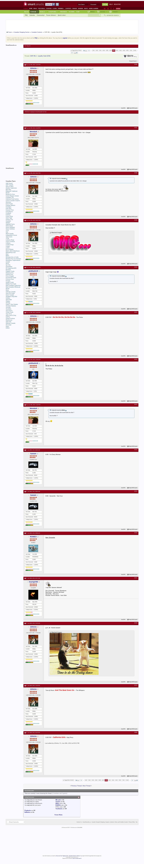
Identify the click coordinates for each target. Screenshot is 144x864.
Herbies (8, 222)
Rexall (7, 288)
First (86, 51)
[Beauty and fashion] (108, 8)
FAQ (26, 15)
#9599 (135, 685)
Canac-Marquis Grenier (12, 196)
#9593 (135, 404)
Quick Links (61, 15)
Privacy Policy (132, 822)
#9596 (135, 532)
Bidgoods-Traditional (11, 191)
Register (117, 4)
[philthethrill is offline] (33, 282)
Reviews (80, 8)
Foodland (8, 213)
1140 (134, 50)
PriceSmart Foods (11, 277)
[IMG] (57, 803)
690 (127, 50)
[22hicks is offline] (33, 81)
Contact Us (79, 822)
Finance (74, 8)
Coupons (49, 8)
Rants (86, 8)
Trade (116, 12)
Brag (92, 12)
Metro (7, 255)
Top (78, 12)
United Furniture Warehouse (10, 319)
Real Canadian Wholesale (13, 287)
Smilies (58, 801)
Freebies (61, 8)
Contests (68, 8)
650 (124, 50)
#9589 (135, 220)
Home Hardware (10, 227)
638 (107, 50)
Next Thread (87, 786)
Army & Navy (9, 186)
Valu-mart (8, 321)
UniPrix (8, 317)
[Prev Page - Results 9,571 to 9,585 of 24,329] (89, 50)
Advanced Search (113, 15)
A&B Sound (9, 183)
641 (117, 50)
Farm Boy (8, 208)
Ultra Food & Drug (11, 315)
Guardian (8, 221)
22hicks (33, 68)
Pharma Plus (9, 274)
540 (97, 50)
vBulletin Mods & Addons (74, 855)
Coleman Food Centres (12, 199)
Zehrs (7, 326)
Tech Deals (41, 8)
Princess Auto (10, 279)
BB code (58, 800)
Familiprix (8, 207)
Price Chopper (10, 276)
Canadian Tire (10, 197)
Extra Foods (9, 203)
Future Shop (9, 216)
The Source (9, 310)
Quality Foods (10, 282)
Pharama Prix (10, 273)
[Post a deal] (118, 8)
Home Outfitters (10, 229)
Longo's (8, 246)
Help (111, 4)
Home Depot (9, 226)
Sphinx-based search (77, 858)
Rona (7, 290)
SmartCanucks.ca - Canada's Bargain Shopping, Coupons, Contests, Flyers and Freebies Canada (105, 822)
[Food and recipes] (111, 8)
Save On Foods (10, 293)
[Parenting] (113, 8)
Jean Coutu (9, 237)
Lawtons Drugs (10, 240)
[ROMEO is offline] (33, 548)
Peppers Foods (10, 271)
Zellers (8, 328)
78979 (131, 56)
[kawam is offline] (33, 464)
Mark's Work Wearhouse (13, 251)
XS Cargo (8, 325)
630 (104, 50)
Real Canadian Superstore (13, 285)
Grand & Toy (9, 219)
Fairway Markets (10, 205)
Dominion (8, 202)
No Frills (8, 265)
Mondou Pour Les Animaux (13, 258)
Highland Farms (10, 224)
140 (93, 50)
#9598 (135, 623)
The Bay (8, 307)
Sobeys (8, 298)
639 (111, 50)
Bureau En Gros (10, 194)
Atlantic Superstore (11, 188)
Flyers (55, 8)
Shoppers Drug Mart (11, 296)
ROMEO (33, 537)
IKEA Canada (9, 233)
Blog (26, 12)
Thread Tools (132, 61)
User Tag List (27, 46)
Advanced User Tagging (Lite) (62, 855)
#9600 (135, 732)
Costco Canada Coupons (13, 200)
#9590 (135, 267)
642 (121, 50)
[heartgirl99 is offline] (33, 594)
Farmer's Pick (10, 210)
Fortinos (8, 215)
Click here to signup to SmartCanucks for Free (35, 111)
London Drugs (10, 244)
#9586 (135, 64)
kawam (33, 454)
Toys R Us (9, 314)
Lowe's (8, 248)
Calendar (32, 15)
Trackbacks (59, 808)
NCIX (7, 263)
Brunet (8, 192)
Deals (35, 8)
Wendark (33, 132)
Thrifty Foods (9, 312)
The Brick (8, 309)
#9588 (135, 173)
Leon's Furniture (10, 241)
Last (75, 53)
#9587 (135, 127)
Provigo (8, 280)
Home (30, 8)
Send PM (123, 108)
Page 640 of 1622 (76, 50)
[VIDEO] (58, 805)
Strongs (8, 303)
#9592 (135, 359)
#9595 (135, 491)
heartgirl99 (33, 582)
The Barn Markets (11, 306)
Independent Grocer (11, 235)
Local (103, 12)
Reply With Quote (133, 108)
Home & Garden (93, 8)
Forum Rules (58, 815)
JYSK (7, 238)
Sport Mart (9, 299)
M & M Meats (10, 249)
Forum (34, 12)
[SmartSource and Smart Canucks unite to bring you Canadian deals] (13, 173)
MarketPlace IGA (11, 252)
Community (40, 15)
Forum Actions (50, 15)
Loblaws (8, 243)
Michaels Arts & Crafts (12, 257)
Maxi (7, 254)
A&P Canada (9, 185)
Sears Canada (10, 295)
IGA (7, 232)
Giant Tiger (9, 218)
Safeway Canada (10, 291)
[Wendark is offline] (33, 143)
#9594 (135, 449)
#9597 (135, 578)
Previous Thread (76, 786)
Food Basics (9, 211)
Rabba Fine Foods (11, 284)
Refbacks (27, 812)
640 (114, 50)
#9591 (135, 312)
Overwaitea (9, 266)
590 (100, 50)
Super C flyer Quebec (12, 304)
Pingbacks (27, 810)
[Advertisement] (60, 119)
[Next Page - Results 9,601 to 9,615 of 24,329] (72, 53)
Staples (8, 301)
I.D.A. (7, 230)
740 (131, 50)
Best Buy (8, 189)
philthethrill (33, 271)
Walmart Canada (10, 323)
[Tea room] (105, 8)
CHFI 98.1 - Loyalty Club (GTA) (40, 56)
